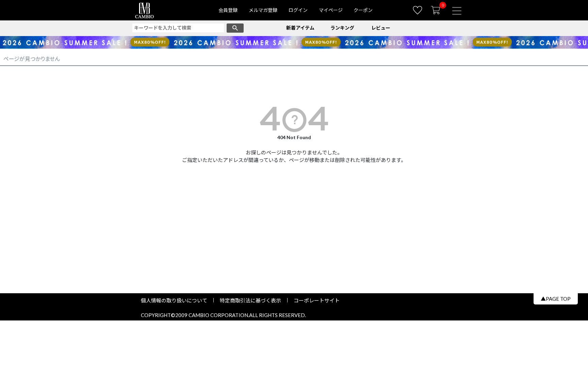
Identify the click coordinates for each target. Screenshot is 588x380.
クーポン (363, 10)
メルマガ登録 (263, 10)
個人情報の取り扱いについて (176, 300)
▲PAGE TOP (556, 299)
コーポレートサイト (314, 300)
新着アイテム (300, 28)
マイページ (331, 10)
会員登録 (228, 10)
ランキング (342, 28)
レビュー (380, 28)
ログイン (298, 10)
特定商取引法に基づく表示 (250, 300)
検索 (235, 28)
